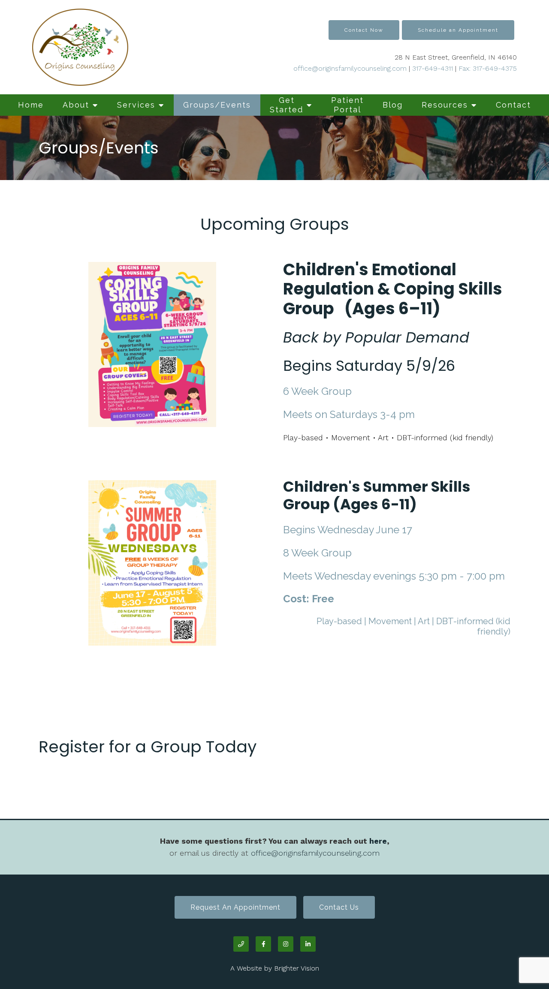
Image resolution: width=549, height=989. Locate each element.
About (76, 104)
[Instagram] (285, 944)
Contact (513, 104)
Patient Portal (347, 105)
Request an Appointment (235, 907)
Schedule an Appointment (458, 30)
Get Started (286, 105)
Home (31, 104)
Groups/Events (217, 104)
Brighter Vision (296, 968)
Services (136, 104)
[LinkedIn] (308, 944)
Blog (393, 104)
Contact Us (339, 907)
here (378, 840)
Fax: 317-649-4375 (486, 68)
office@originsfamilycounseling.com (350, 68)
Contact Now (363, 30)
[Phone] (241, 944)
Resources (445, 104)
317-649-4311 (432, 68)
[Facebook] (263, 944)
